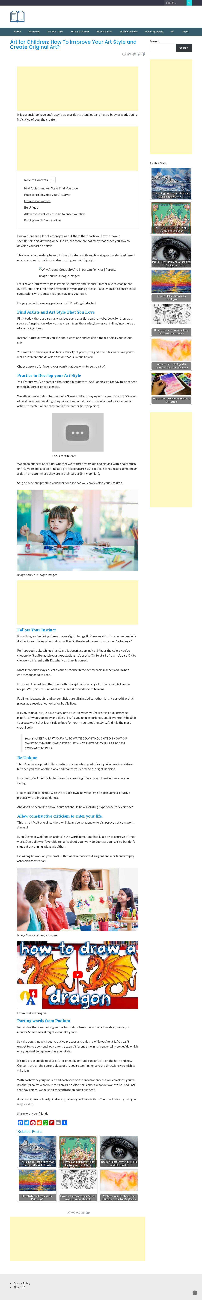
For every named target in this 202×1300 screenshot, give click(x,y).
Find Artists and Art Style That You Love (51, 188)
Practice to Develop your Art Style (47, 194)
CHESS (185, 31)
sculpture (62, 241)
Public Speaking (154, 31)
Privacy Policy (22, 1283)
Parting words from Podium (42, 220)
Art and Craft (55, 31)
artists (57, 836)
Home (17, 31)
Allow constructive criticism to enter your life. (54, 214)
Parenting (34, 31)
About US (19, 1287)
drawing (45, 241)
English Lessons (129, 31)
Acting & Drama (80, 31)
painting (33, 241)
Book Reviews (104, 31)
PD (172, 31)
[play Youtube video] (77, 975)
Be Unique (31, 207)
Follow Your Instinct (37, 201)
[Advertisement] (77, 88)
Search (155, 41)
